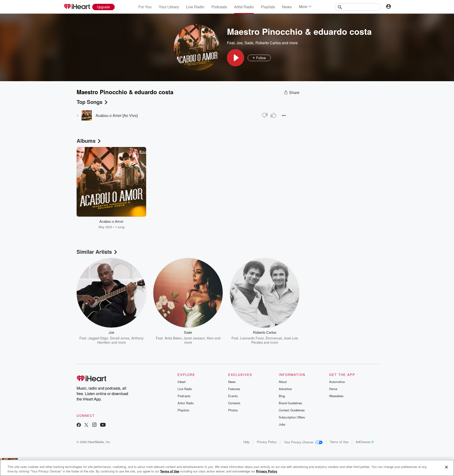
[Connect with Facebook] (79, 425)
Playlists (268, 6)
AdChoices (363, 442)
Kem (210, 338)
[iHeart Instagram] (94, 425)
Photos (233, 410)
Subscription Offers (292, 417)
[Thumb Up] (273, 115)
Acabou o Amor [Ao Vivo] (117, 115)
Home (333, 389)
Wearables (336, 396)
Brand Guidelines (290, 403)
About (283, 381)
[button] (235, 57)
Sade (248, 42)
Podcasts (219, 6)
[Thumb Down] (265, 115)
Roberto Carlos (268, 42)
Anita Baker (173, 338)
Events (233, 396)
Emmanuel (274, 338)
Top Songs (89, 102)
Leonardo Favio (252, 338)
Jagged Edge (98, 338)
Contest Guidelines (292, 410)
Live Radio (195, 6)
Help (246, 442)
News (287, 6)
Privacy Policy (267, 442)
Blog (282, 396)
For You (145, 6)
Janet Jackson (194, 338)
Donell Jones (119, 338)
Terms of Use (339, 442)
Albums (86, 140)
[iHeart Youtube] (103, 425)
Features (234, 389)
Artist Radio (244, 6)
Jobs (282, 424)
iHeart (182, 381)
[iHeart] (77, 7)
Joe (239, 42)
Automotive (337, 381)
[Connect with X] (86, 425)
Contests (234, 403)
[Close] (446, 467)
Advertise (285, 389)
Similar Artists (94, 251)
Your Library (169, 6)
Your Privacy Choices (299, 442)
